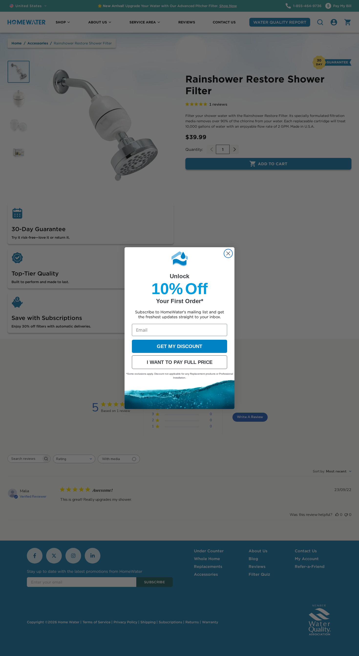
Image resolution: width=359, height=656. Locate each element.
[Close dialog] (228, 253)
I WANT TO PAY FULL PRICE (179, 362)
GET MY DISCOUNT (179, 346)
